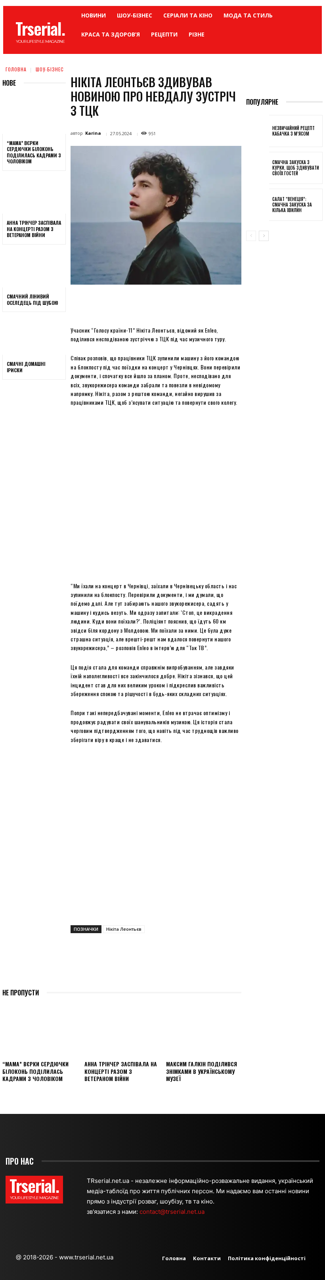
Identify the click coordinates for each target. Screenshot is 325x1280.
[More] (267, 303)
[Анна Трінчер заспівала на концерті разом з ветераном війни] (34, 195)
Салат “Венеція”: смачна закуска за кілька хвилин (292, 205)
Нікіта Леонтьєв (123, 929)
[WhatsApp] (194, 303)
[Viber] (248, 303)
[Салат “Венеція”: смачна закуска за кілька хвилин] (257, 205)
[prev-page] (251, 236)
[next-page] (264, 236)
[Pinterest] (176, 303)
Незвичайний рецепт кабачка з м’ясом (293, 131)
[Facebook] (139, 303)
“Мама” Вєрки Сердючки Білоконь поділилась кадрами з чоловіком (34, 152)
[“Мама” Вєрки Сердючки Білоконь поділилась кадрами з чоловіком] (34, 115)
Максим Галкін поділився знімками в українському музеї (201, 1071)
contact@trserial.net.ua (173, 1211)
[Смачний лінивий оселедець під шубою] (34, 268)
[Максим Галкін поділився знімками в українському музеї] (203, 1030)
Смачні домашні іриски (26, 366)
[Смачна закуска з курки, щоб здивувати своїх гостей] (257, 168)
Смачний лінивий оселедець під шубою (32, 299)
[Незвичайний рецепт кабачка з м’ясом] (257, 131)
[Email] (212, 303)
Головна (16, 69)
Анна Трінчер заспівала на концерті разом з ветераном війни (34, 228)
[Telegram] (230, 303)
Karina (93, 133)
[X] (157, 303)
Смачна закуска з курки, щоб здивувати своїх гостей (295, 168)
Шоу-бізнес (50, 69)
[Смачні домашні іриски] (34, 336)
